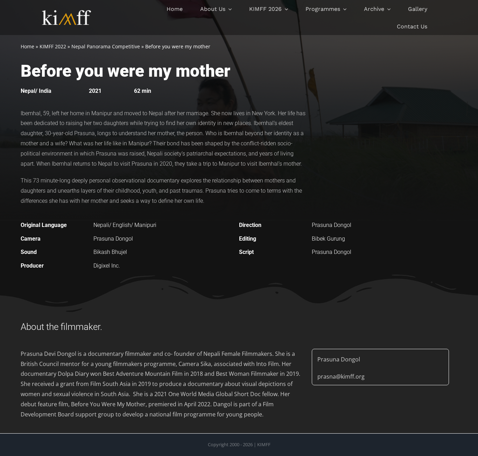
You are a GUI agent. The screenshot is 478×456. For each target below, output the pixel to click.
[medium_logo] (66, 13)
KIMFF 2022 (53, 46)
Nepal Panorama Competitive (105, 46)
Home (27, 46)
